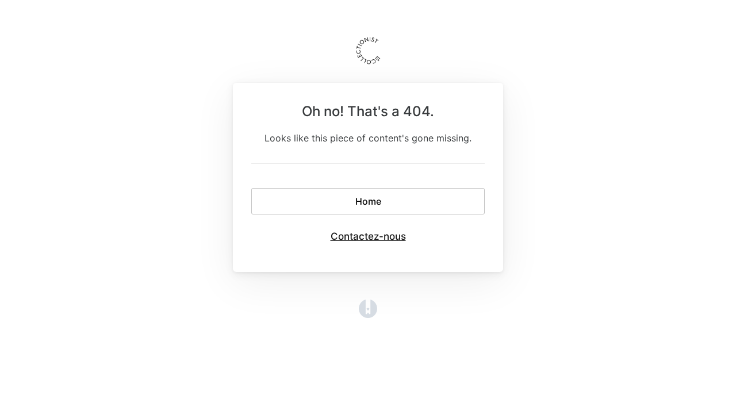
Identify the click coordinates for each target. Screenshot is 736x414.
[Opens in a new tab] (368, 314)
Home (368, 201)
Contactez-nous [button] (368, 236)
